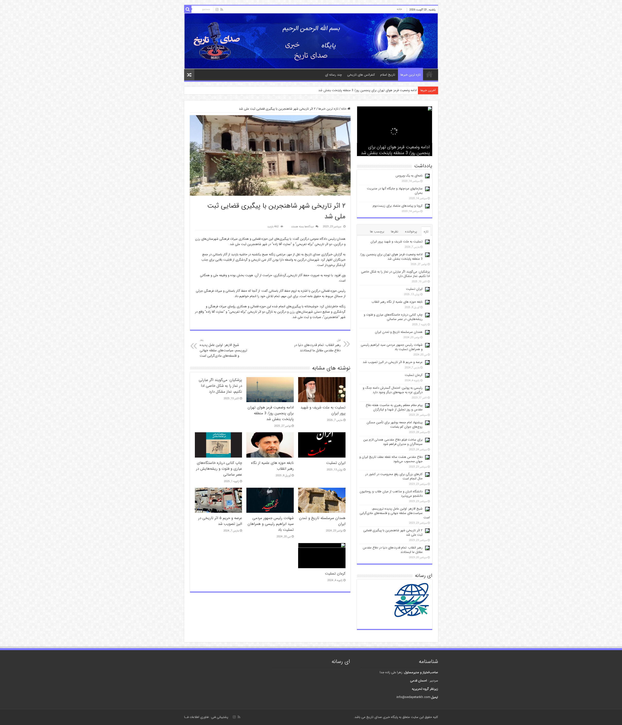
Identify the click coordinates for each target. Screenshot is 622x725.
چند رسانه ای (333, 74)
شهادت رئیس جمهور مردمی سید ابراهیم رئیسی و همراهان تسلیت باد (271, 524)
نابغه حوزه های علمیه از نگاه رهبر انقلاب (397, 301)
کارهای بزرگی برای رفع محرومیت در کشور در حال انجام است (394, 476)
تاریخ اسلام (387, 74)
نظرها (394, 231)
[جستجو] (187, 9)
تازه (426, 231)
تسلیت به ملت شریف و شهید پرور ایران (397, 241)
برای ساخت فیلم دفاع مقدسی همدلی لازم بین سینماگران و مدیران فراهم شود (393, 442)
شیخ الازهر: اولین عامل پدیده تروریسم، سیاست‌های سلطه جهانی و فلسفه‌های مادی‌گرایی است (223, 348)
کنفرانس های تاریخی (361, 74)
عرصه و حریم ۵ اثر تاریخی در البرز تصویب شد (220, 521)
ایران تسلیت (336, 463)
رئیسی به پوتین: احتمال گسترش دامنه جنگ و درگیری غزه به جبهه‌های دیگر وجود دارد (393, 390)
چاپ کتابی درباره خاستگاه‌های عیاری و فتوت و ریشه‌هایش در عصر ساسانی (219, 468)
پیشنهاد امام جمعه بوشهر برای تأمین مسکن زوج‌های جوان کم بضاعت (395, 424)
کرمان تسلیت (335, 573)
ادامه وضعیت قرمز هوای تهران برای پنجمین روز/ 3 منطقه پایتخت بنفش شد (367, 90)
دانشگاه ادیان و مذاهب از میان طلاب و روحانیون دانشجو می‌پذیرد (391, 493)
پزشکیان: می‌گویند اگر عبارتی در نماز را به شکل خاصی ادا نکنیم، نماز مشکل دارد (220, 386)
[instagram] (217, 9)
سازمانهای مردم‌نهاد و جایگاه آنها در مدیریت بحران (395, 190)
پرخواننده (411, 231)
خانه (399, 9)
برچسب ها (377, 231)
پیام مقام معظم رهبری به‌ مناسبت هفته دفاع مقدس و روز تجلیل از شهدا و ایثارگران (394, 407)
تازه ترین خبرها (410, 74)
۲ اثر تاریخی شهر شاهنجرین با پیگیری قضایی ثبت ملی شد (393, 532)
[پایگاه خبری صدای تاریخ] (311, 41)
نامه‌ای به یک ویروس (409, 175)
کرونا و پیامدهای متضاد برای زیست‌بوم (398, 205)
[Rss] (222, 9)
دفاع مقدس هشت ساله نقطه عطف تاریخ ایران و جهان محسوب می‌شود (391, 459)
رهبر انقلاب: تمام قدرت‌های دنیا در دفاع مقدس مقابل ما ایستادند (317, 345)
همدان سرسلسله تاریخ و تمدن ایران (399, 332)
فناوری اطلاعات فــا (196, 717)
